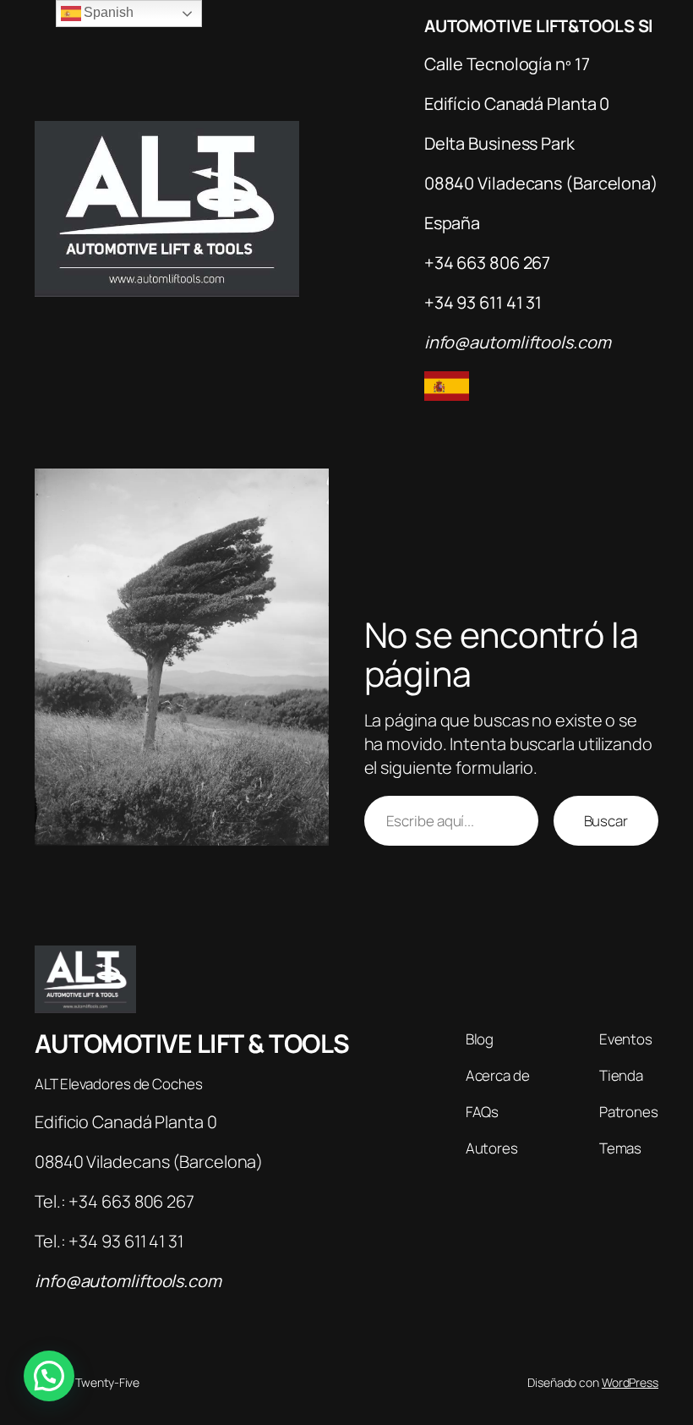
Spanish (107, 12)
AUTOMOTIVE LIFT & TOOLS (192, 1043)
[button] (49, 1376)
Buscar (606, 820)
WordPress (630, 1382)
